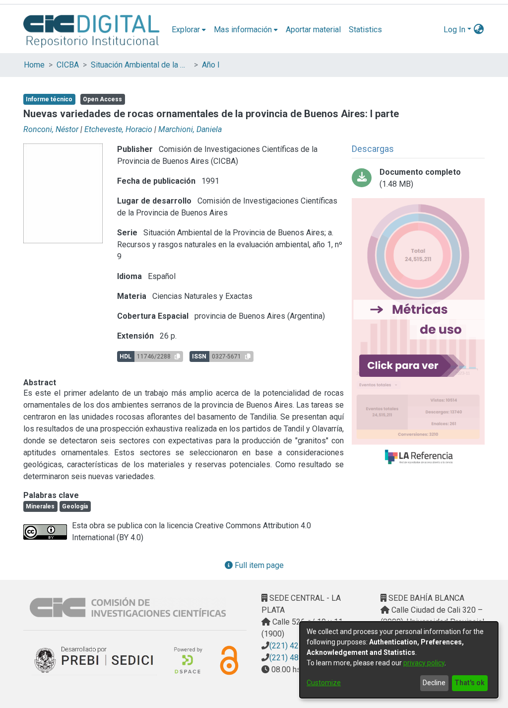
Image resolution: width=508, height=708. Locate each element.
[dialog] (399, 660)
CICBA (68, 65)
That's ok (469, 683)
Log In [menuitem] (454, 29)
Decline (434, 683)
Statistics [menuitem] (365, 29)
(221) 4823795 (295, 657)
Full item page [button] (258, 565)
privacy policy (423, 663)
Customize (324, 683)
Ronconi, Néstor (50, 129)
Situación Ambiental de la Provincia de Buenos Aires (140, 65)
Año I (211, 65)
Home (34, 65)
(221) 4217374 (295, 645)
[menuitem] (189, 30)
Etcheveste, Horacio (118, 129)
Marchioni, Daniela (190, 129)
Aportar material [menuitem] (313, 29)
